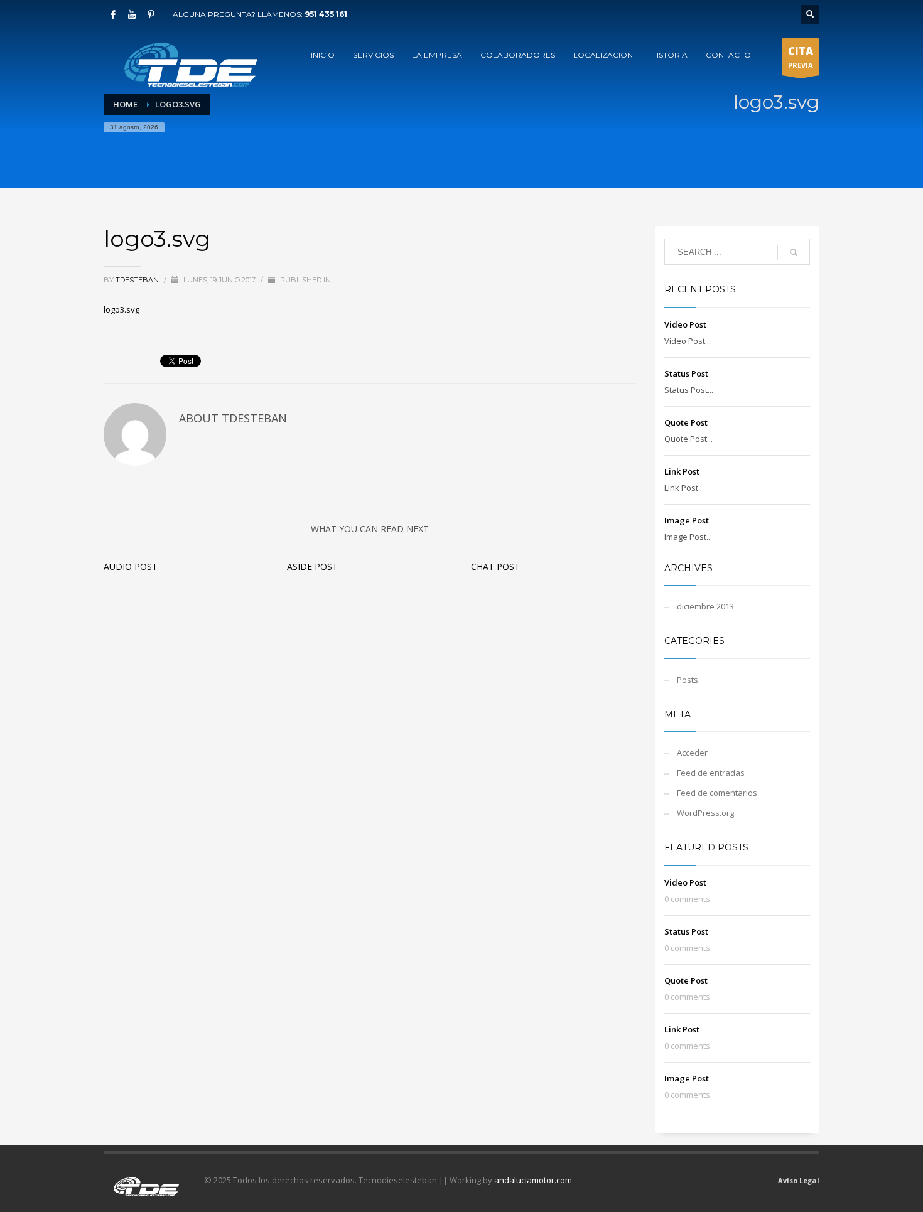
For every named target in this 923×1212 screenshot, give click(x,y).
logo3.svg (121, 309)
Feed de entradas (711, 772)
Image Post (686, 520)
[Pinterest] (150, 14)
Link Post (681, 471)
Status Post (686, 373)
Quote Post (686, 422)
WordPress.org (705, 812)
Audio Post (131, 566)
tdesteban (138, 280)
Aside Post (312, 566)
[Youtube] (131, 14)
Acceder (692, 752)
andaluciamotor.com (533, 1180)
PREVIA (800, 57)
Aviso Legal (798, 1180)
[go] (793, 252)
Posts (687, 679)
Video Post (685, 324)
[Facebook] (113, 14)
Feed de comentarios (717, 792)
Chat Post (495, 566)
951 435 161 (326, 14)
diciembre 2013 (705, 606)
